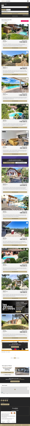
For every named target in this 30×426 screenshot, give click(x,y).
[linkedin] (7, 400)
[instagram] (5, 400)
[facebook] (1, 400)
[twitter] (3, 400)
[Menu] (28, 1)
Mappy (7, 393)
